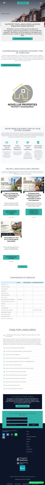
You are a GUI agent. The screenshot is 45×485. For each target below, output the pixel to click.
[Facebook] (7, 434)
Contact (28, 446)
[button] (40, 3)
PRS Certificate (35, 483)
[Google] (3, 437)
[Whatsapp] (16, 434)
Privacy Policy (29, 451)
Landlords (28, 439)
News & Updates (12, 172)
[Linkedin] (3, 434)
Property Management (31, 436)
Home (27, 431)
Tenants (28, 441)
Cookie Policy (29, 449)
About (27, 434)
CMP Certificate (26, 483)
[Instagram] (11, 434)
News (27, 444)
